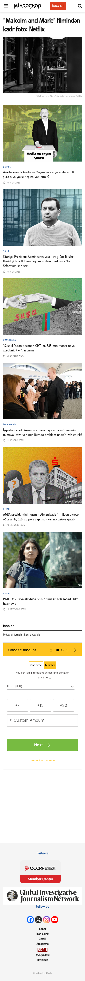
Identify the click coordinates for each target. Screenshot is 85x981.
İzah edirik (9, 425)
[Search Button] (80, 6)
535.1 (6, 251)
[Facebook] (30, 919)
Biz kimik (42, 960)
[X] (38, 919)
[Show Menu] (6, 6)
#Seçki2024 (43, 955)
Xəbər (42, 929)
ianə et (58, 5)
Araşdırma (9, 340)
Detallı (7, 167)
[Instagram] (46, 919)
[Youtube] (54, 919)
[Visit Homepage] (27, 5)
